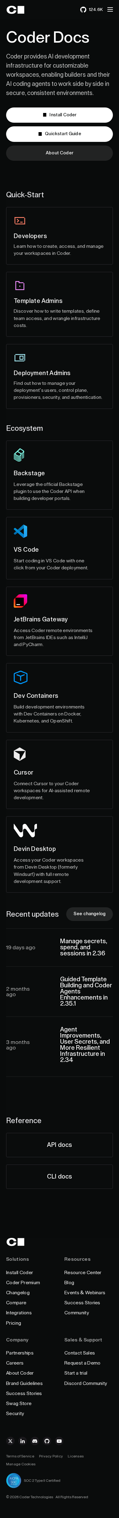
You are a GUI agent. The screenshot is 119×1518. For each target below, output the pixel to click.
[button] (110, 9)
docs (59, 1145)
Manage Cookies (20, 1464)
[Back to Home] (20, 9)
